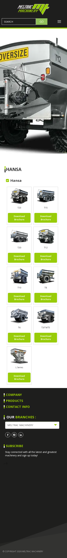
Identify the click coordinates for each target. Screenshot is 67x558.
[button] (32, 425)
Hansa (13, 169)
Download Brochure (19, 218)
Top (63, 553)
